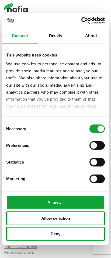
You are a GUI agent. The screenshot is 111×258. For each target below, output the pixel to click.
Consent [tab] (20, 35)
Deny (55, 234)
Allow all (55, 202)
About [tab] (91, 35)
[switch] (97, 145)
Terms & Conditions (20, 247)
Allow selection (55, 218)
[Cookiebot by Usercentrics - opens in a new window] (81, 20)
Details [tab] (55, 35)
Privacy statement (19, 252)
